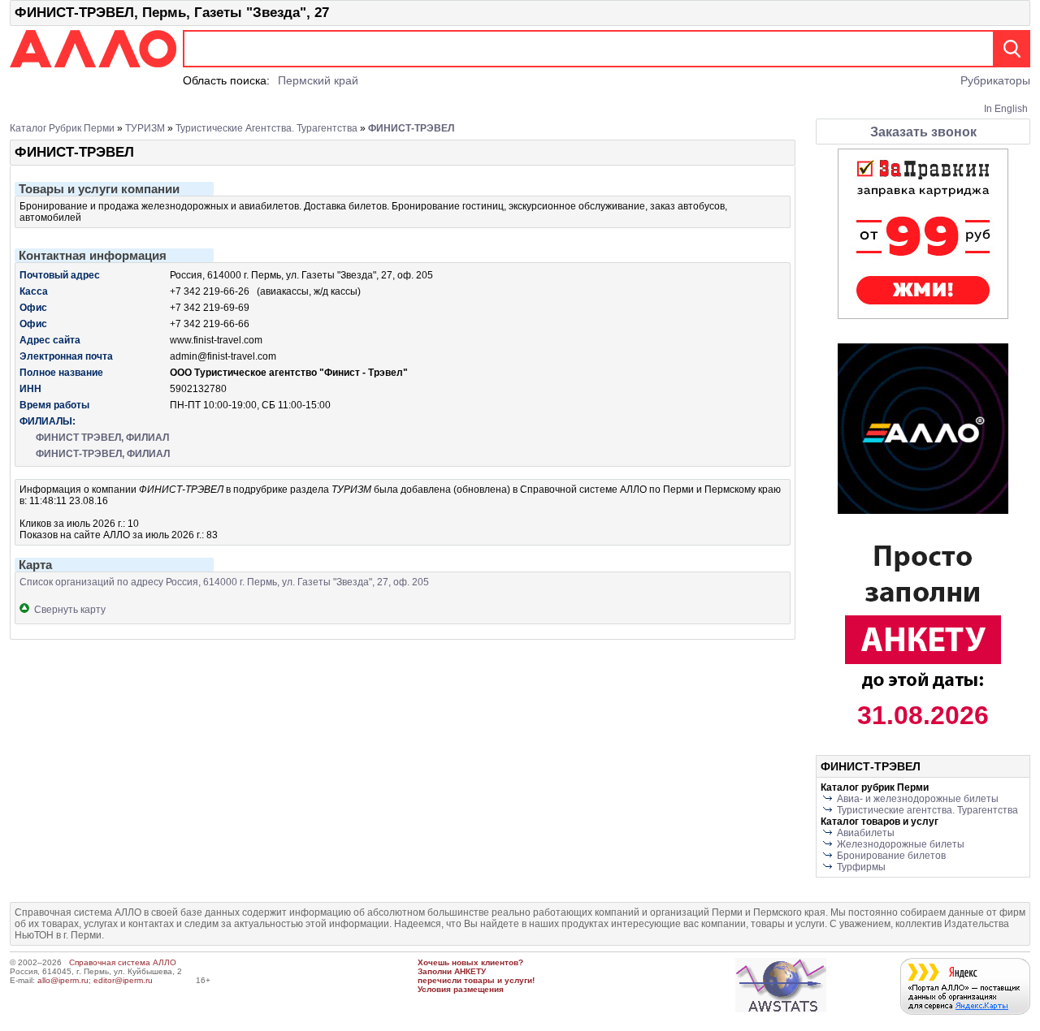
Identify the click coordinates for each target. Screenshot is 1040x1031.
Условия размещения (461, 989)
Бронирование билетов (891, 855)
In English (1006, 108)
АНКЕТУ (470, 971)
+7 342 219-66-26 (209, 291)
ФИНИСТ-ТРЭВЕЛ (411, 128)
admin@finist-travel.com (223, 356)
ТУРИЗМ (145, 128)
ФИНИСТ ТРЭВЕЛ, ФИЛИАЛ (102, 437)
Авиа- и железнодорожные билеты (918, 799)
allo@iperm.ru (63, 980)
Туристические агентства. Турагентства (267, 128)
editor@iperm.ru (123, 980)
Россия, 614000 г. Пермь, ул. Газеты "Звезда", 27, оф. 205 (301, 275)
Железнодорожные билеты (900, 844)
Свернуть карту (67, 609)
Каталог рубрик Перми (62, 128)
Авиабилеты (866, 833)
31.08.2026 (923, 715)
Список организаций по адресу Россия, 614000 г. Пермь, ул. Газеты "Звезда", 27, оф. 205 (224, 582)
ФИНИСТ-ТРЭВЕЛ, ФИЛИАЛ (103, 453)
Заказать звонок (923, 132)
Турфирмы (861, 867)
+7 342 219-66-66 (209, 324)
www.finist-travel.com (216, 340)
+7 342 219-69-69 (209, 307)
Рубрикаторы (995, 80)
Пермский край (318, 80)
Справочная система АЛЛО (122, 962)
